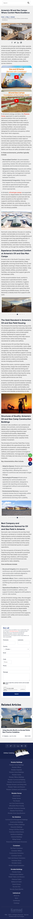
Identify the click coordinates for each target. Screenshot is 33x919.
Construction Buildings (16, 822)
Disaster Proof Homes (16, 810)
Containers (16, 845)
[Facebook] (11, 42)
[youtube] (21, 746)
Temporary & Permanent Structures (16, 842)
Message (5, 672)
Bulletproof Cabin (16, 882)
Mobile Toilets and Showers (17, 877)
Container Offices (16, 850)
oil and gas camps (15, 192)
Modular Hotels (16, 774)
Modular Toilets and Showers (16, 787)
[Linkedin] (18, 42)
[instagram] (14, 746)
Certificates (16, 900)
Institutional (16, 893)
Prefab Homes (16, 798)
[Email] (30, 464)
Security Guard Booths (16, 889)
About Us (16, 895)
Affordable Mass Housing (16, 806)
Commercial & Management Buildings (16, 819)
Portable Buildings (16, 869)
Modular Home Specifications (16, 813)
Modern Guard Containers (16, 865)
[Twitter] (14, 42)
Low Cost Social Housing (16, 803)
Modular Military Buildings (16, 777)
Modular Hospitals (16, 770)
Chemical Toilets (16, 879)
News (16, 898)
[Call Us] (30, 459)
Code (4, 659)
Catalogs (16, 903)
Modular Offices (16, 767)
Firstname (5, 640)
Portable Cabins (16, 863)
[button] (9, 314)
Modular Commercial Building (16, 779)
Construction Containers (16, 853)
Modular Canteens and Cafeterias (16, 789)
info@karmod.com (14, 631)
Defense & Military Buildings (16, 824)
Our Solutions (16, 817)
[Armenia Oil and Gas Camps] (16, 88)
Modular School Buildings (16, 772)
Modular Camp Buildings (16, 765)
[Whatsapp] (21, 42)
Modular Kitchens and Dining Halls (16, 784)
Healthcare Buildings (16, 834)
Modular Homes (16, 793)
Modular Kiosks (16, 872)
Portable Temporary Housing (16, 808)
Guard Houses (16, 884)
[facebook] (7, 746)
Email (4, 652)
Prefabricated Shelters (16, 874)
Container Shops (16, 860)
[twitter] (10, 746)
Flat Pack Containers (16, 848)
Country (5, 646)
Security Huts (16, 886)
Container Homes (16, 855)
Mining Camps (16, 839)
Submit (16, 694)
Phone (4, 665)
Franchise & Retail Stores (16, 832)
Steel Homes (16, 796)
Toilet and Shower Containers (16, 858)
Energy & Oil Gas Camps (16, 829)
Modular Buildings (16, 762)
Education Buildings (16, 827)
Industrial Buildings (16, 837)
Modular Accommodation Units (16, 782)
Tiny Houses (16, 801)
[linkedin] (18, 746)
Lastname (20, 640)
